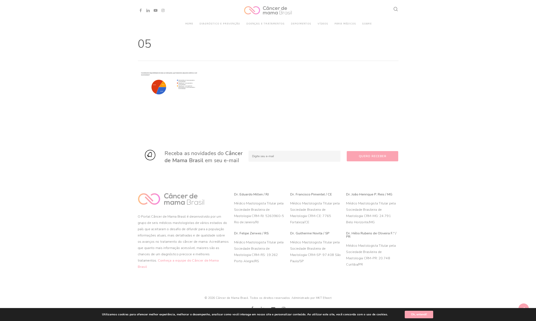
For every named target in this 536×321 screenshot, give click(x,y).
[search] (395, 9)
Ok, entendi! (419, 314)
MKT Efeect (323, 298)
